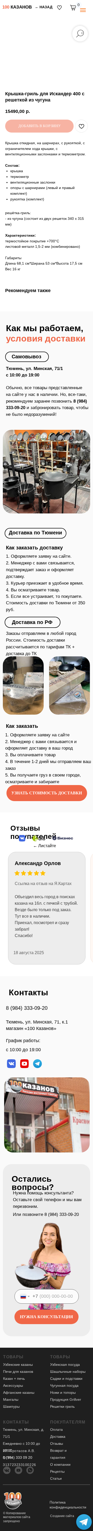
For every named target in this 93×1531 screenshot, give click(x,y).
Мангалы (10, 1400)
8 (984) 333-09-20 (27, 1008)
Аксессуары (13, 1386)
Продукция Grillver (65, 1400)
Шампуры (11, 1407)
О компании (60, 1465)
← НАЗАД (43, 7)
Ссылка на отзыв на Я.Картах (43, 883)
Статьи (56, 1479)
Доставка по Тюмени (35, 532)
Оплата (56, 1430)
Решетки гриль (62, 1407)
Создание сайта (62, 1516)
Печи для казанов (18, 1372)
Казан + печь (14, 1379)
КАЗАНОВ (17, 7)
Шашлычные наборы (68, 1372)
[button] (46, 793)
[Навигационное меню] (83, 10)
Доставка (57, 1437)
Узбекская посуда (65, 1365)
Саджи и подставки (66, 1379)
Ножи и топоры (63, 1393)
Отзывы (56, 1444)
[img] (59, 7)
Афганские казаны (18, 1393)
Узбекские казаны (18, 1365)
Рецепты (57, 1472)
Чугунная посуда (64, 1386)
